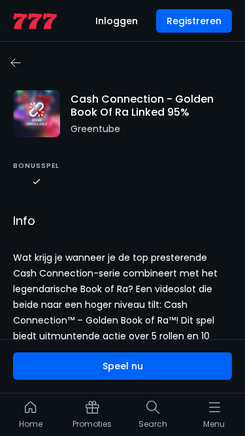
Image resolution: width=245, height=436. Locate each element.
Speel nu (123, 366)
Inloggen (116, 20)
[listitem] (31, 417)
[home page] (35, 21)
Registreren (194, 20)
